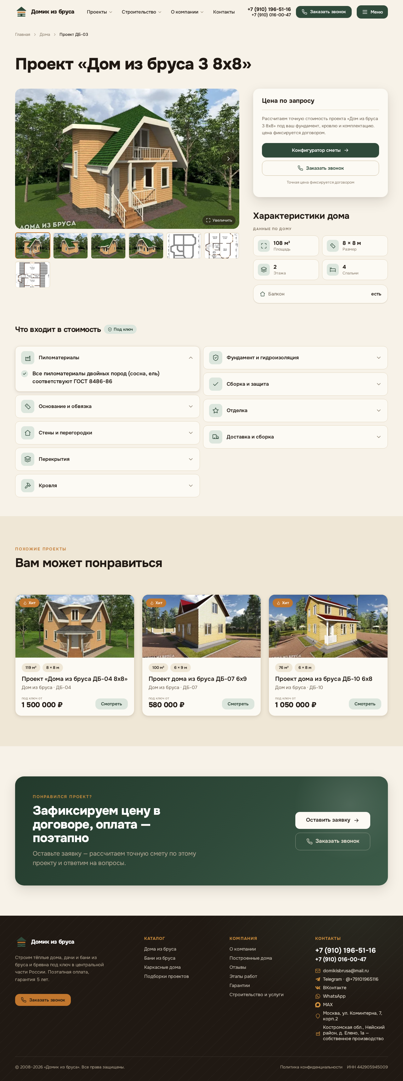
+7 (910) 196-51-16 (269, 9)
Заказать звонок (328, 11)
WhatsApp (334, 996)
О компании (184, 12)
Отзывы (238, 967)
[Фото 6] (221, 246)
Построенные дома (251, 958)
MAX (328, 1004)
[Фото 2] (70, 246)
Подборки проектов (166, 976)
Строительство (139, 12)
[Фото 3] (108, 246)
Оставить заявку (328, 820)
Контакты (224, 12)
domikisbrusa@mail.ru (346, 970)
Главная (22, 34)
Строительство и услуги (257, 994)
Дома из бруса (160, 949)
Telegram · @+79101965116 (350, 979)
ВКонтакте (334, 987)
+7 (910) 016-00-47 (271, 15)
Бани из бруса (159, 958)
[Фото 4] (146, 246)
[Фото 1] (32, 246)
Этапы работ (243, 976)
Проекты (97, 12)
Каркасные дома (162, 967)
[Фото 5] (184, 246)
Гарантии (240, 985)
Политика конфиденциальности (311, 1067)
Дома (45, 34)
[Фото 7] (32, 275)
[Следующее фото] (229, 159)
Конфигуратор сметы (316, 150)
